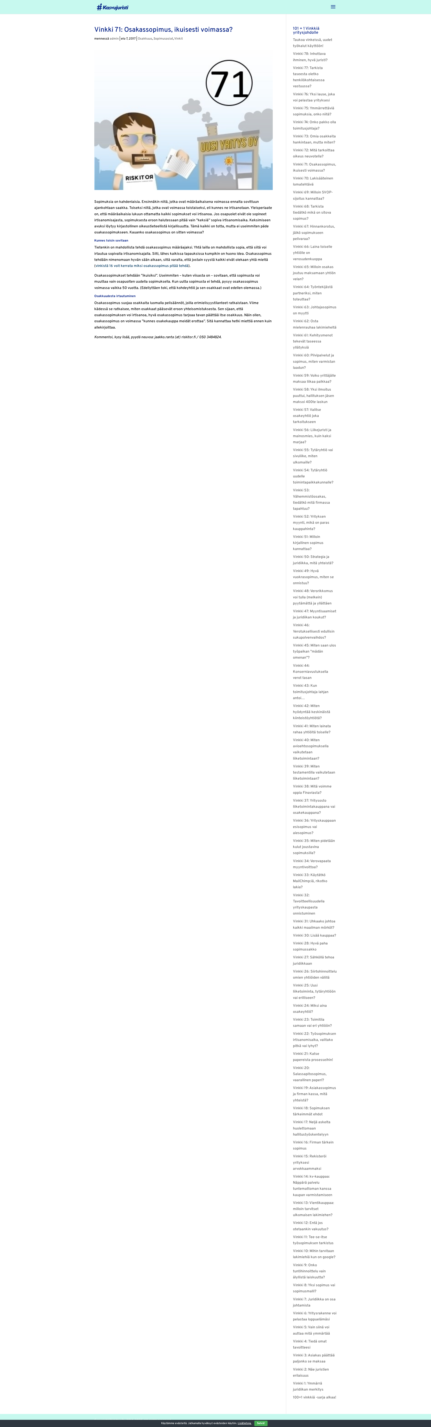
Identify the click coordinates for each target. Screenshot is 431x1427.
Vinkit (178, 39)
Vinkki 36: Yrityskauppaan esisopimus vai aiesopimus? (314, 827)
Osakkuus (145, 39)
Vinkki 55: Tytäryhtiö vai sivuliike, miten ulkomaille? (313, 456)
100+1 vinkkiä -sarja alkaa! (314, 1397)
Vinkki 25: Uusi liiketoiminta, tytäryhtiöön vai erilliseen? (314, 991)
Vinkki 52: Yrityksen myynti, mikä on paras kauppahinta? (311, 522)
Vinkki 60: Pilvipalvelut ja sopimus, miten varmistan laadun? (314, 361)
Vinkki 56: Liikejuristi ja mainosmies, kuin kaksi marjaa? (312, 436)
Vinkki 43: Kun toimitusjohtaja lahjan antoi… (310, 692)
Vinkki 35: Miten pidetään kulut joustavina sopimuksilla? (314, 847)
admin (114, 39)
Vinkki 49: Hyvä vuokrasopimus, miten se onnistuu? (313, 577)
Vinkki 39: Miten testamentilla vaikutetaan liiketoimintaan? (314, 772)
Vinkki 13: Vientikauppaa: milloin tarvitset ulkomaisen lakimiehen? (313, 1209)
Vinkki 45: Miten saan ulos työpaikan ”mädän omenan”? (314, 651)
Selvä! (261, 1423)
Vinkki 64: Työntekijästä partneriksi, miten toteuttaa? (313, 293)
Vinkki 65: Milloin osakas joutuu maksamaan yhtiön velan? (314, 273)
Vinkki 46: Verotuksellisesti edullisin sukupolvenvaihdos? (313, 631)
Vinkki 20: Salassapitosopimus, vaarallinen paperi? (310, 1074)
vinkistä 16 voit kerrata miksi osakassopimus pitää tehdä (142, 266)
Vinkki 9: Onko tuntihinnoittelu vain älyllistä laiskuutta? (309, 1271)
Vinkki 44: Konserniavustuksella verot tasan (310, 672)
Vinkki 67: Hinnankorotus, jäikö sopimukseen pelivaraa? (314, 232)
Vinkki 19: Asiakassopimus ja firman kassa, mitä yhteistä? (314, 1094)
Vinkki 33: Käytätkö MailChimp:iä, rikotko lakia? (310, 881)
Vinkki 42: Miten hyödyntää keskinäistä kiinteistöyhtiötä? (311, 712)
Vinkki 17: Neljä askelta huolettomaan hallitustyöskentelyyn (311, 1128)
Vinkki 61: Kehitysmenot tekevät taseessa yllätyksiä (313, 341)
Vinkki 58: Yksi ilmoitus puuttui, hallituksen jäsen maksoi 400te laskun (313, 395)
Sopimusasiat (163, 39)
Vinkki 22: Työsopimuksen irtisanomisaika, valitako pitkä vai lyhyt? (314, 1040)
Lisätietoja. (244, 1423)
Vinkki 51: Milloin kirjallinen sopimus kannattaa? (308, 543)
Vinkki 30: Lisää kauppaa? (314, 935)
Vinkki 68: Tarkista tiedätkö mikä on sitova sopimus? (312, 212)
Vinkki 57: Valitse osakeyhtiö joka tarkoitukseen (307, 416)
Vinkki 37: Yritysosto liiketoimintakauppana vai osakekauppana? (314, 806)
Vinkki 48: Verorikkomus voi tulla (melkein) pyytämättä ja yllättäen (313, 597)
